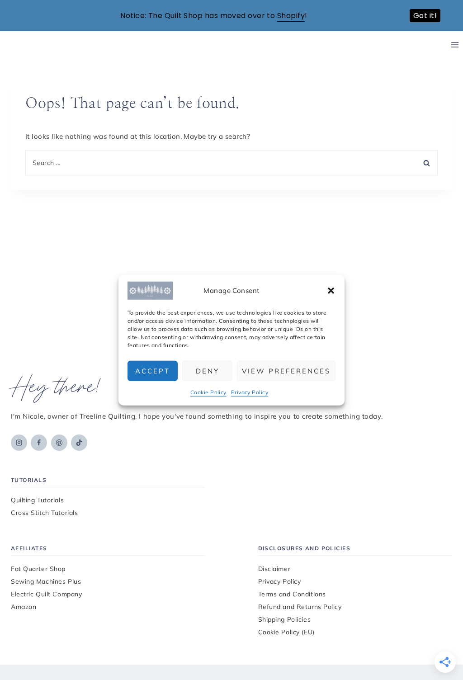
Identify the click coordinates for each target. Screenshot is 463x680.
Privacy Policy (249, 392)
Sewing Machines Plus (46, 581)
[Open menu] (454, 45)
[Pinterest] (59, 442)
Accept (152, 370)
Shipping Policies (284, 619)
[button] (330, 290)
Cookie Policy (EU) (286, 632)
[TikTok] (79, 442)
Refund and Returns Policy (300, 607)
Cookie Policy (208, 392)
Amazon (23, 607)
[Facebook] (39, 442)
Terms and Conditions (292, 594)
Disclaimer (274, 569)
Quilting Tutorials (37, 500)
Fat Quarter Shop (38, 569)
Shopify (291, 15)
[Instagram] (19, 442)
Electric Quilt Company (46, 594)
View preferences (286, 370)
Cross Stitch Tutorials (44, 513)
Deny (207, 370)
